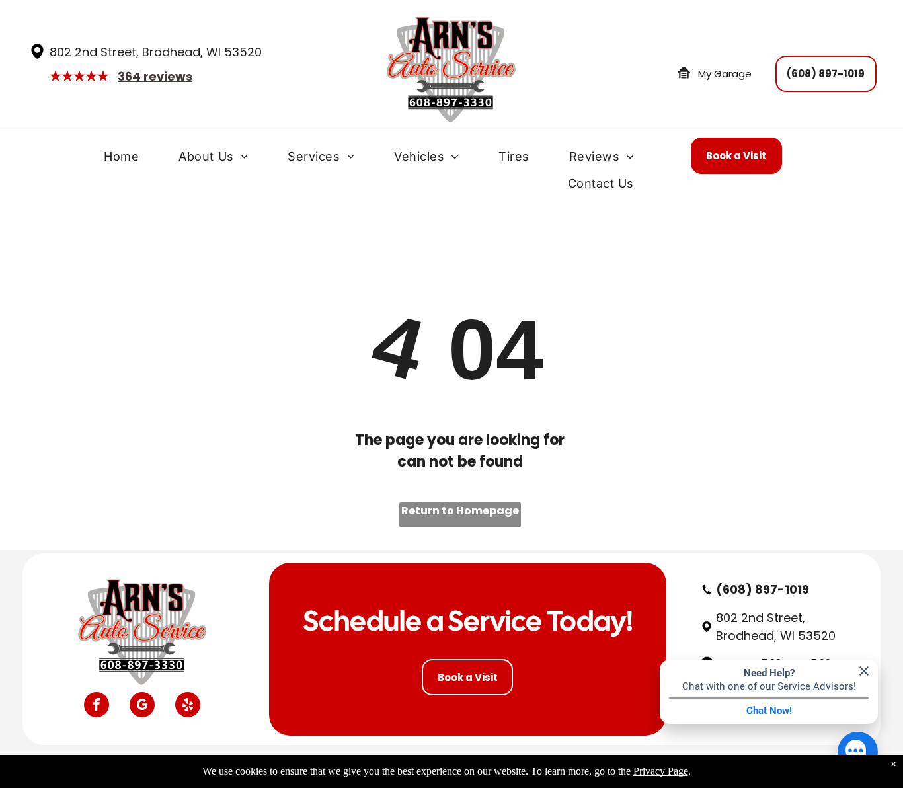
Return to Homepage (460, 510)
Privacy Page (660, 771)
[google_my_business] (142, 706)
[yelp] (187, 706)
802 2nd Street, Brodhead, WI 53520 (156, 52)
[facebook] (96, 706)
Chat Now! (769, 711)
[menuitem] (121, 159)
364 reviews (155, 76)
